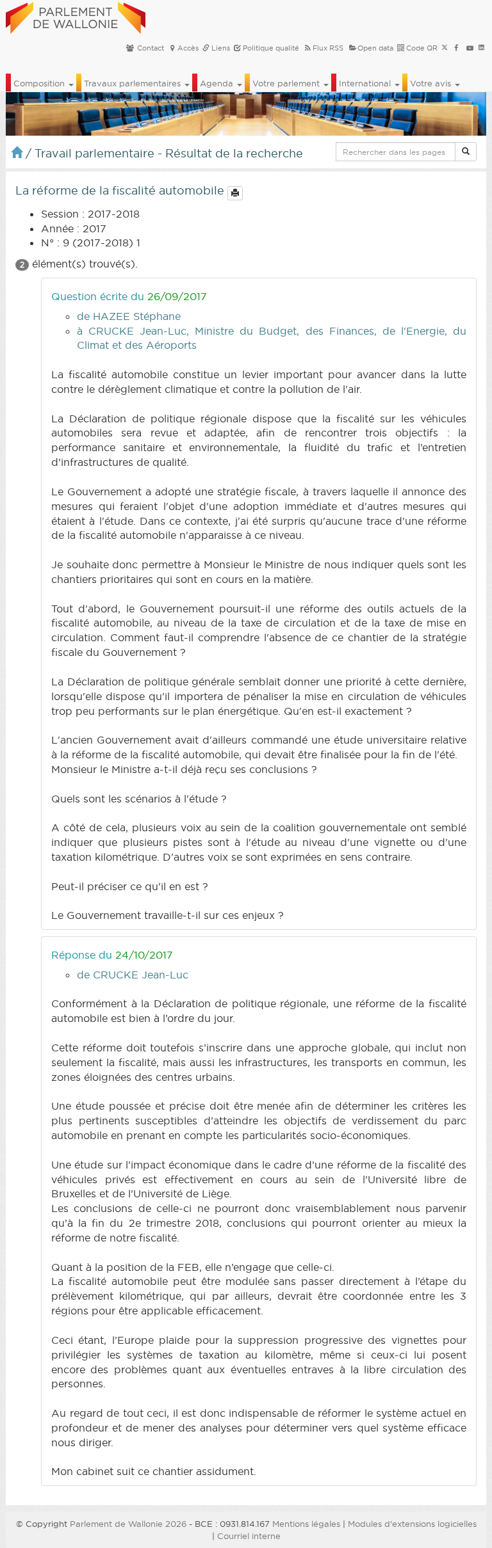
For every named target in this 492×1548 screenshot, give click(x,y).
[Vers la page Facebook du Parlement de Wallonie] (456, 48)
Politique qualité (270, 48)
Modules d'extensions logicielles (412, 1524)
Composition (40, 83)
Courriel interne (249, 1536)
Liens (219, 48)
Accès (188, 48)
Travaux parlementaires (133, 83)
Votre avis (432, 83)
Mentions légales (306, 1524)
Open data (375, 48)
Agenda (218, 83)
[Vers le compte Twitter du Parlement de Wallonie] (444, 48)
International (366, 83)
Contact (149, 48)
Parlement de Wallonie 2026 (128, 1524)
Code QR (421, 48)
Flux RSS (328, 48)
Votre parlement (287, 83)
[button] (466, 151)
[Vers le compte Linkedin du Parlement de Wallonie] (481, 48)
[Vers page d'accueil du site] (75, 16)
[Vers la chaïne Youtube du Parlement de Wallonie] (470, 48)
